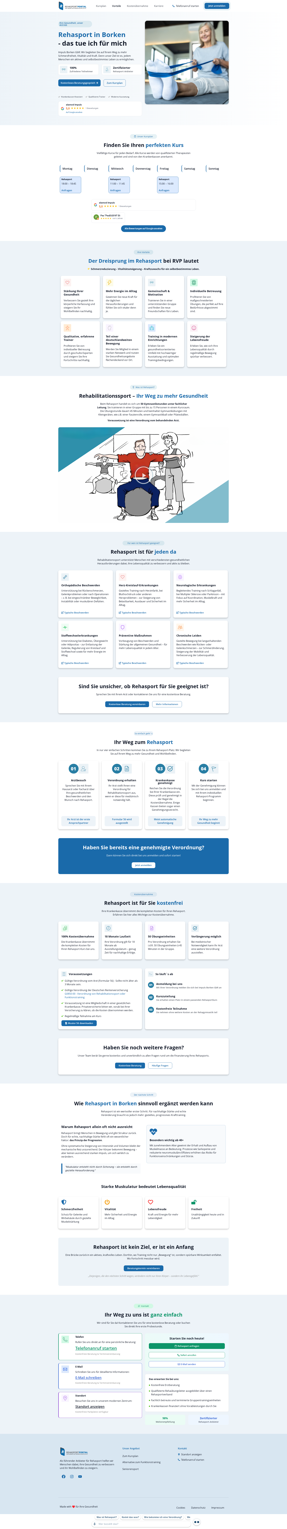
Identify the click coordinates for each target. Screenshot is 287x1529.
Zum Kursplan (115, 83)
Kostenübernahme (137, 6)
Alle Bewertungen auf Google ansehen (143, 228)
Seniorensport (130, 1469)
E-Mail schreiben (88, 1377)
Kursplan (101, 6)
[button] (143, 475)
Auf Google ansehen (74, 112)
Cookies (180, 1507)
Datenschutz (198, 1507)
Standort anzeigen (89, 1406)
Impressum (217, 1507)
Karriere (158, 6)
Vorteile (116, 6)
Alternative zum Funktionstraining (141, 1462)
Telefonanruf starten (96, 1348)
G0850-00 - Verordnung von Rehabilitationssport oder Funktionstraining (95, 995)
